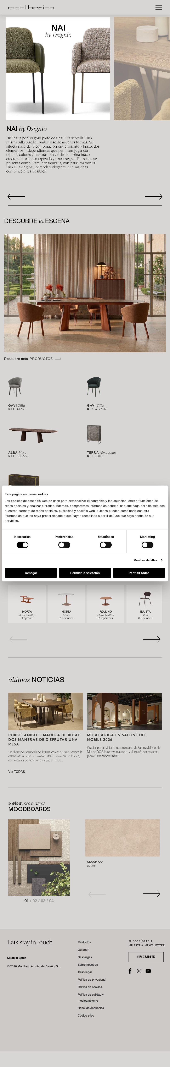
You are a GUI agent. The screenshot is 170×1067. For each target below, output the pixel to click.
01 (27, 901)
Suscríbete (146, 957)
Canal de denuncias (91, 1008)
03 (44, 901)
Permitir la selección (85, 573)
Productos (84, 942)
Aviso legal (85, 972)
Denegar (31, 573)
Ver (16, 772)
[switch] (64, 545)
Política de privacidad (92, 980)
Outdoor (83, 950)
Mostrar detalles (145, 560)
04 (51, 901)
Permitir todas (139, 573)
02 (35, 901)
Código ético (86, 1015)
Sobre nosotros (88, 965)
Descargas (85, 957)
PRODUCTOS (41, 359)
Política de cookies (90, 987)
